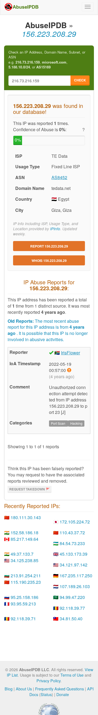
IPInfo (55, 228)
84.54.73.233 (72, 543)
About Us (24, 688)
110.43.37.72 (72, 532)
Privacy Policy (48, 680)
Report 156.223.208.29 (49, 246)
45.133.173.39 (73, 554)
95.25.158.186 (24, 597)
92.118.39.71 (23, 618)
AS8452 (59, 177)
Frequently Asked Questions (59, 688)
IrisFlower (70, 353)
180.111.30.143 (26, 517)
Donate (62, 694)
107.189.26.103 (75, 586)
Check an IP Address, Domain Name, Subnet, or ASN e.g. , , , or (46, 60)
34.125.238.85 (24, 560)
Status (46, 694)
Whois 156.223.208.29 (49, 260)
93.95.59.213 (23, 604)
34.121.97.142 (73, 565)
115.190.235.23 (26, 582)
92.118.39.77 (72, 608)
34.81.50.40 (71, 618)
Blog (9, 688)
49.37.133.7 (22, 554)
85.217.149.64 (24, 539)
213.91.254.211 (26, 575)
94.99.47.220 (72, 597)
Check (80, 80)
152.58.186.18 (24, 532)
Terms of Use (72, 675)
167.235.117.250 (76, 575)
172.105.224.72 (75, 522)
